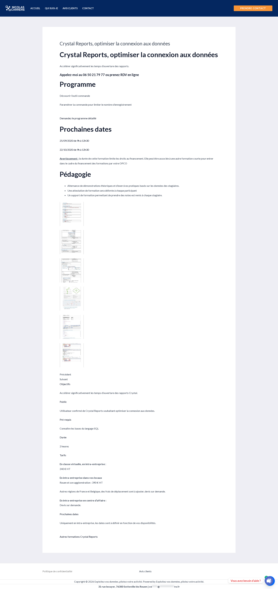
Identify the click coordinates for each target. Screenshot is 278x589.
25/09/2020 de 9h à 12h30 (74, 140)
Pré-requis (65, 419)
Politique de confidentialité (57, 571)
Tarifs (63, 455)
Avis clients (145, 571)
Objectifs (65, 384)
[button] (253, 8)
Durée (63, 437)
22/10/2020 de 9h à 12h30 (74, 149)
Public (63, 401)
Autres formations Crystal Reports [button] (79, 536)
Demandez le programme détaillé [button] (78, 118)
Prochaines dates (69, 514)
